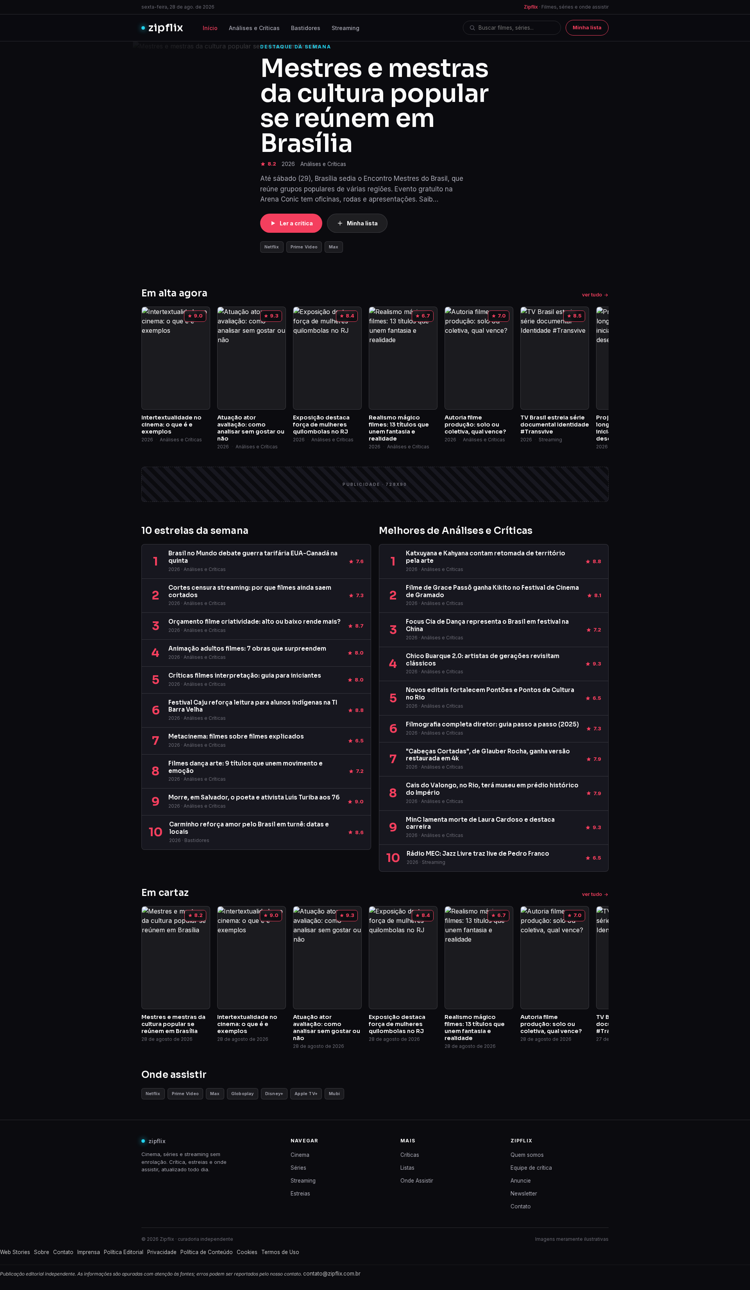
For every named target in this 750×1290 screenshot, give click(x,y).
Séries (298, 1168)
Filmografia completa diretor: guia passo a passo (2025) (492, 724)
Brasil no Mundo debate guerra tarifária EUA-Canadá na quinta (253, 557)
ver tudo (592, 295)
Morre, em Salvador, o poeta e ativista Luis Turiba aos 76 (254, 797)
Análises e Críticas (254, 28)
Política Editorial (123, 1252)
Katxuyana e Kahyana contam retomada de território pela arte (485, 557)
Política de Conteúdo (206, 1252)
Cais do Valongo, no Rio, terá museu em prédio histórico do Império (492, 788)
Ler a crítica (296, 223)
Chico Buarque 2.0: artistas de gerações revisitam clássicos (482, 659)
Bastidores (305, 28)
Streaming (345, 28)
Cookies (247, 1252)
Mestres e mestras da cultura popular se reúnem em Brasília (374, 106)
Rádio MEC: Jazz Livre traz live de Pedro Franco (478, 853)
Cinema (300, 1155)
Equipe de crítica (531, 1168)
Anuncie (521, 1181)
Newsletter (524, 1193)
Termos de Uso (280, 1252)
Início (210, 28)
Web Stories (15, 1252)
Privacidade (162, 1252)
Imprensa (88, 1252)
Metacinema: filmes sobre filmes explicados (236, 736)
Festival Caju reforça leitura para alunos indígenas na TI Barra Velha (252, 706)
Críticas (409, 1155)
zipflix (166, 27)
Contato (521, 1206)
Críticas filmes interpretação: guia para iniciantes (244, 675)
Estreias (300, 1193)
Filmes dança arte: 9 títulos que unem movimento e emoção (245, 767)
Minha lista (587, 27)
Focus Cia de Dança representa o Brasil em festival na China (487, 625)
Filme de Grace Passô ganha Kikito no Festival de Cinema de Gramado (492, 591)
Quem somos (527, 1155)
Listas (407, 1168)
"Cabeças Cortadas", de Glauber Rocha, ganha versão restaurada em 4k (488, 755)
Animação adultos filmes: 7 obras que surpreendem (247, 648)
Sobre (41, 1252)
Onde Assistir (416, 1181)
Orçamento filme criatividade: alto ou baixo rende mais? (254, 621)
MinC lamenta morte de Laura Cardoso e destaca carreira (480, 823)
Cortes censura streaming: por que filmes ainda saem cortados (249, 591)
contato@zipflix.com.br (332, 1273)
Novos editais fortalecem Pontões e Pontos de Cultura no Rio (490, 693)
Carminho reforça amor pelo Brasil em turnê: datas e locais (249, 828)
